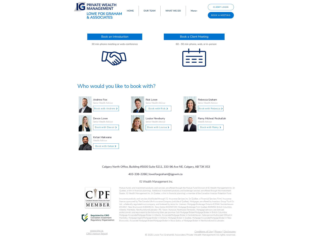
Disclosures (230, 231)
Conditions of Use (204, 231)
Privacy (218, 231)
